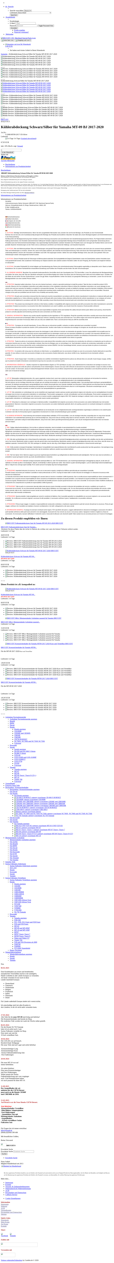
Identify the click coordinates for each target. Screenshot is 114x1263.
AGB (7, 1191)
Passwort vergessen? (21, 32)
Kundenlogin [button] (10, 17)
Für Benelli (14, 844)
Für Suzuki (14, 820)
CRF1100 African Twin (22, 902)
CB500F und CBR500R (57, 801)
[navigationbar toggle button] (7, 40)
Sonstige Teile (10, 862)
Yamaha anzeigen (20, 769)
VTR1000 (17, 910)
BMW (12, 723)
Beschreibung (10, 164)
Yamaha (12, 767)
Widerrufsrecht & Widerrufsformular (18, 1189)
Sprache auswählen (17, 10)
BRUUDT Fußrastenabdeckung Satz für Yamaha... (19, 527)
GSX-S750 (18, 761)
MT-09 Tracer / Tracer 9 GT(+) (25, 775)
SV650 (16, 763)
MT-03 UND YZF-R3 (54, 826)
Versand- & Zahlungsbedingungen (17, 1187)
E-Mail (12, 23)
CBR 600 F (43, 810)
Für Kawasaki (15, 818)
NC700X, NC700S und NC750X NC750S (29, 741)
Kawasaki (13, 745)
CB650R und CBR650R (57, 805)
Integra (38, 812)
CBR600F (18, 896)
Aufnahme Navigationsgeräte (15, 717)
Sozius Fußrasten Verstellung (15, 878)
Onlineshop (18, 1260)
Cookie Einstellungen (12, 1198)
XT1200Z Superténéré (22, 948)
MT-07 (16, 771)
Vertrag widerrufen (7, 1260)
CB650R (17, 737)
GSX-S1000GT (19, 759)
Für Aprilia (13, 842)
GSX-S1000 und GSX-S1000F (25, 757)
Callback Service (11, 1195)
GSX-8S (17, 755)
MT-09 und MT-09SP (22, 928)
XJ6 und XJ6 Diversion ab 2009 (25, 942)
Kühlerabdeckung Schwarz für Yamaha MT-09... (18, 556)
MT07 (16, 932)
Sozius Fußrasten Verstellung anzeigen (23, 880)
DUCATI (13, 868)
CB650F (17, 735)
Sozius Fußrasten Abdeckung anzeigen (23, 866)
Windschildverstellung (13, 952)
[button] (9, 6)
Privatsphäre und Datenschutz (15, 1193)
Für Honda (13, 793)
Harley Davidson (16, 950)
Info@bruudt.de (6, 1130)
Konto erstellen (19, 30)
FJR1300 (17, 920)
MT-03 (16, 926)
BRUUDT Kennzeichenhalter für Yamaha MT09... (19, 647)
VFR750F (17, 906)
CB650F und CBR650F (56, 803)
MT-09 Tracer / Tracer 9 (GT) (62, 834)
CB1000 (17, 886)
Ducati (12, 725)
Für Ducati (13, 791)
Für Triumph (14, 858)
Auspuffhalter (10, 783)
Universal (17, 743)
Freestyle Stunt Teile (12, 785)
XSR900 (17, 946)
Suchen (4, 1154)
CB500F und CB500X (22, 733)
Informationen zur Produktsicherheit (18, 166)
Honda (12, 727)
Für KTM (13, 854)
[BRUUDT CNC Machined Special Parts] (18, 38)
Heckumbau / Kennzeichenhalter (16, 787)
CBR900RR (18, 898)
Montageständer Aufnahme (14, 838)
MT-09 (16, 773)
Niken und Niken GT (21, 938)
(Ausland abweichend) (28, 138)
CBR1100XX (19, 894)
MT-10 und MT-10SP (22, 930)
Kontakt (8, 1185)
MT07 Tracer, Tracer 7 (22, 934)
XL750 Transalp (48, 816)
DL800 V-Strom (20, 753)
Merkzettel (9, 34)
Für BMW (13, 846)
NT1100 (17, 904)
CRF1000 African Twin (22, 900)
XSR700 (17, 944)
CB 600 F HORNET (53, 797)
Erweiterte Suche (7, 1151)
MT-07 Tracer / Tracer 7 (56, 830)
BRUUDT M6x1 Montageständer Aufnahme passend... (20, 622)
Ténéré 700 (18, 779)
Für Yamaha (14, 822)
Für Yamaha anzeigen (21, 824)
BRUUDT (4, 119)
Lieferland (13, 13)
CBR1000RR (19, 892)
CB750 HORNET (20, 739)
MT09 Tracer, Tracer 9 (22, 936)
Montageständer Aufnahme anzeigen (23, 840)
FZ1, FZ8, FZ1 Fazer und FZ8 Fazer (27, 922)
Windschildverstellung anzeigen (21, 954)
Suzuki (12, 747)
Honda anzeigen (20, 729)
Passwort (13, 26)
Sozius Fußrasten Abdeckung (15, 864)
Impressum (9, 1183)
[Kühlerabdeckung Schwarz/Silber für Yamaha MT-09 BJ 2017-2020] (26, 83)
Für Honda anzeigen (21, 795)
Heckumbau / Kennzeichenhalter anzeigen (25, 789)
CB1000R (17, 731)
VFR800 (17, 908)
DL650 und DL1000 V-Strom (24, 751)
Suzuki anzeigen (20, 749)
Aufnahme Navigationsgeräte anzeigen (23, 719)
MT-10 (16, 777)
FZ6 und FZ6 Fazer (21, 924)
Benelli (12, 721)
